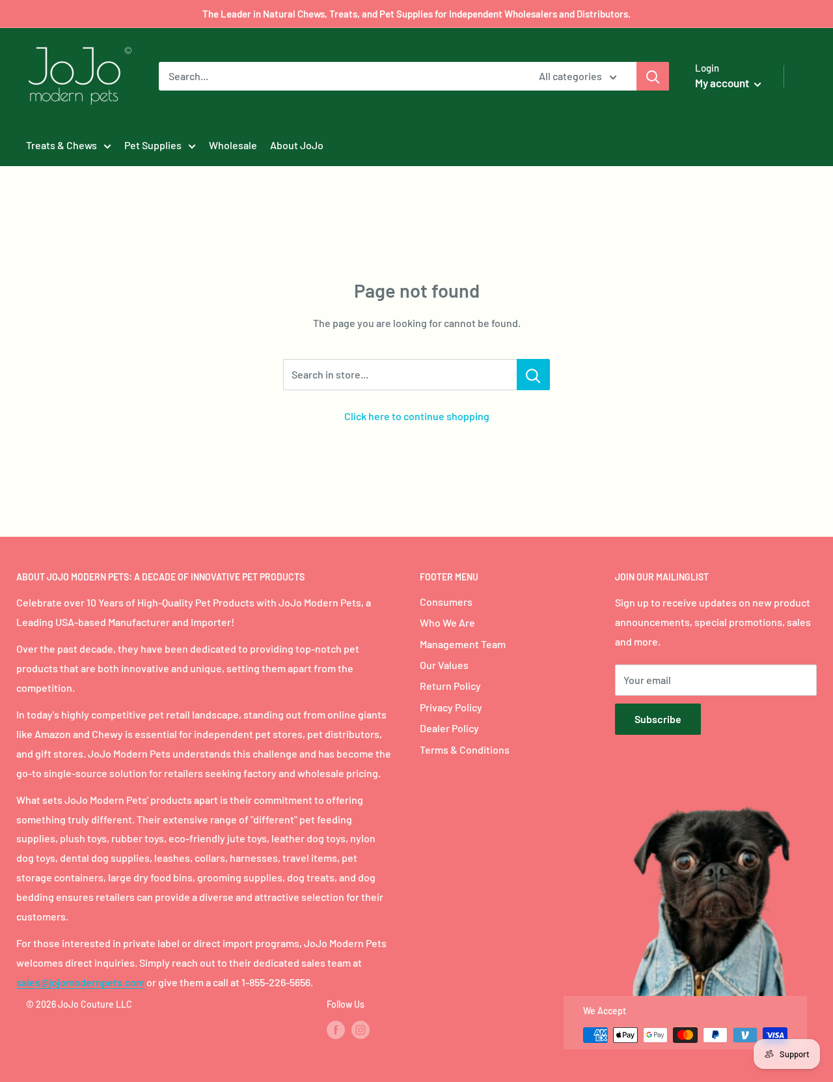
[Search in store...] (533, 374)
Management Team (463, 644)
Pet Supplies (153, 145)
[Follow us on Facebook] (336, 1030)
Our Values (444, 665)
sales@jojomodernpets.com (80, 982)
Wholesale (233, 145)
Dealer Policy (449, 728)
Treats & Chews (61, 145)
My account (723, 82)
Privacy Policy (451, 707)
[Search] (652, 76)
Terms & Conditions (465, 749)
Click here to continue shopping (416, 416)
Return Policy (450, 685)
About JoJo (296, 145)
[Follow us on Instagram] (360, 1030)
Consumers (446, 601)
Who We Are (447, 622)
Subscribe (658, 719)
